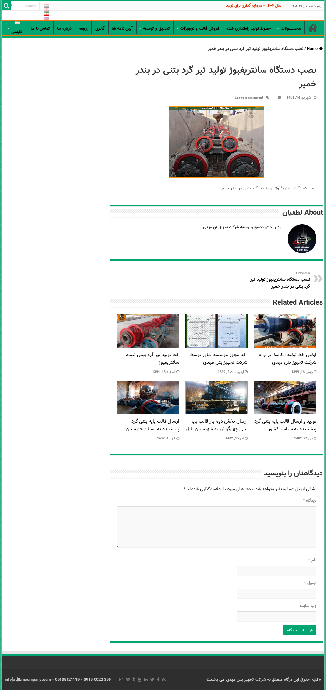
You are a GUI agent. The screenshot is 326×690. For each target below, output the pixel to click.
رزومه (83, 28)
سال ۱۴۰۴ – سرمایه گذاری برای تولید (253, 6)
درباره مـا (64, 28)
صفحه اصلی (313, 27)
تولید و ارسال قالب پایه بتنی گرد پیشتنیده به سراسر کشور (285, 425)
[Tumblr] (134, 679)
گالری (100, 28)
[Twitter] (152, 679)
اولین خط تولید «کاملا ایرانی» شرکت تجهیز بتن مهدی (287, 358)
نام (312, 560)
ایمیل (310, 583)
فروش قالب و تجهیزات (199, 28)
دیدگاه (309, 500)
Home (313, 48)
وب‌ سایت (308, 606)
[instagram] (121, 679)
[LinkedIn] (145, 679)
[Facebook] (158, 679)
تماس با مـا (40, 28)
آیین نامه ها (122, 28)
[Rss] (163, 679)
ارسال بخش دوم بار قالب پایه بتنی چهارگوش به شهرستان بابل (217, 425)
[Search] (6, 5)
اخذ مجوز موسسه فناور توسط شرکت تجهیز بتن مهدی (219, 358)
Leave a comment (249, 97)
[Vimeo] (128, 679)
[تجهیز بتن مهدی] (163, 16)
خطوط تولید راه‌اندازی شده (248, 28)
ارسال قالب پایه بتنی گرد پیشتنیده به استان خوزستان (152, 425)
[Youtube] (139, 679)
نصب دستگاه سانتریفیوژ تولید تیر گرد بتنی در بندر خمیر (280, 280)
